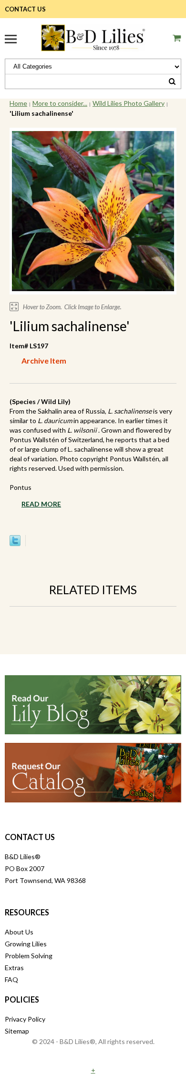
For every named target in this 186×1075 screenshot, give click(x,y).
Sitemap (17, 1031)
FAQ (11, 979)
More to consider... (59, 103)
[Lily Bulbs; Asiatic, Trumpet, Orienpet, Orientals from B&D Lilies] (93, 36)
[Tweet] (15, 543)
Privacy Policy (25, 1019)
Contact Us (25, 9)
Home (18, 103)
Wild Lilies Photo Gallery (129, 103)
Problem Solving (28, 956)
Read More (41, 504)
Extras (14, 967)
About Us (19, 932)
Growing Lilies (26, 944)
